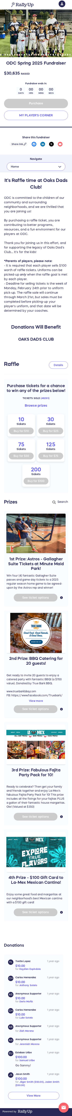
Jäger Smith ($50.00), (32, 1082)
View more (36, 700)
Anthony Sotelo (28, 985)
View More (34, 1095)
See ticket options (35, 597)
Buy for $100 (36, 481)
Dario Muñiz (26, 1001)
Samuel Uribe (27, 1060)
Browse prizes (36, 405)
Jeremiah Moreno (29, 1044)
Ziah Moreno (26, 1031)
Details (58, 365)
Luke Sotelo (26, 1018)
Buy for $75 (50, 455)
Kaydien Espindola (30, 969)
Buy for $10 (21, 431)
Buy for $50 (21, 455)
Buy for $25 (50, 431)
